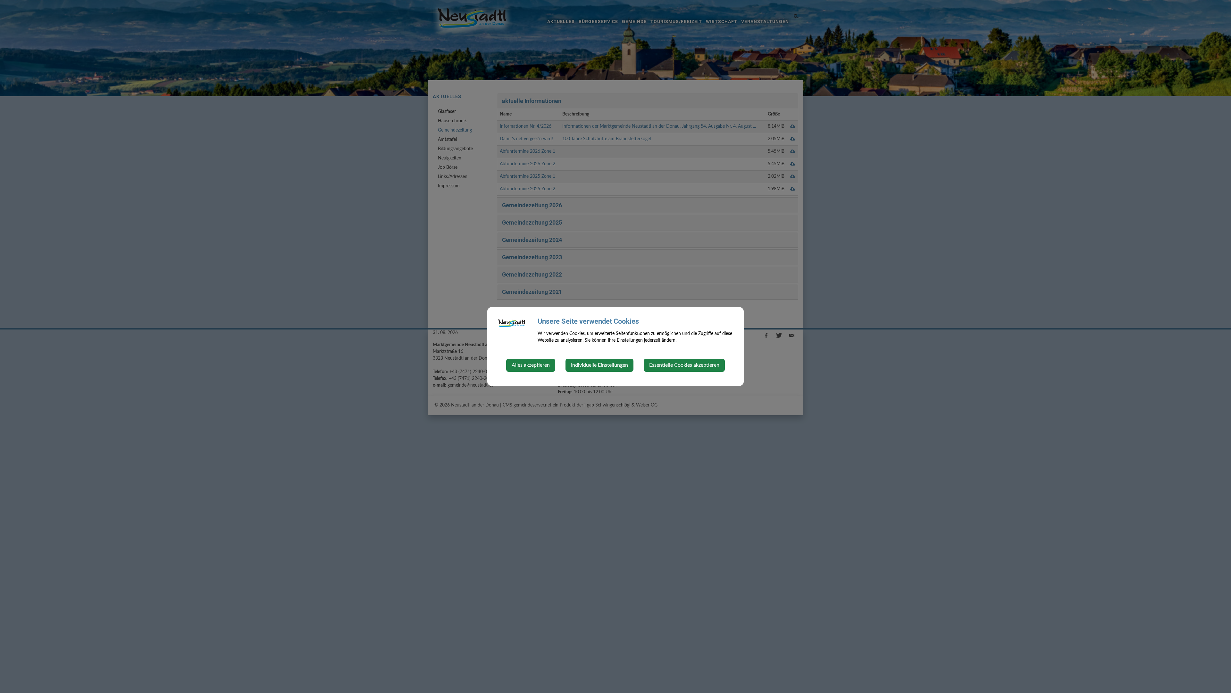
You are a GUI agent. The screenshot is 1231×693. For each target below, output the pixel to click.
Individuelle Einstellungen (599, 365)
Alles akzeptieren (531, 365)
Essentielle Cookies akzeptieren (684, 365)
